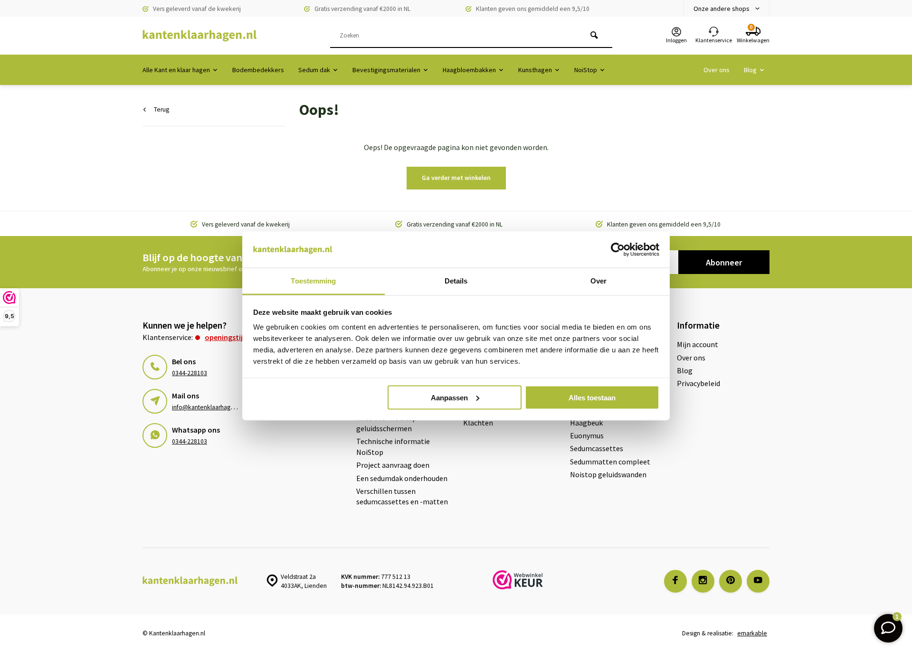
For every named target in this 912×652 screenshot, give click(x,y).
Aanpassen (449, 397)
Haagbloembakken (469, 70)
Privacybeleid (698, 383)
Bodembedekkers (258, 70)
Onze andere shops (722, 8)
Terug (161, 109)
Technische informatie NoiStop (393, 446)
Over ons (716, 70)
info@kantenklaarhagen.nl (208, 407)
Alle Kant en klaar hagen (176, 70)
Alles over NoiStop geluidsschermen (386, 423)
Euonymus (587, 435)
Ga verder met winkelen (456, 177)
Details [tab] (456, 281)
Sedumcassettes (596, 448)
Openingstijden (230, 337)
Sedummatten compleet (610, 461)
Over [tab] (598, 281)
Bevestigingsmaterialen (386, 70)
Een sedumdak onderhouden (401, 478)
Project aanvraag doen (392, 465)
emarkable (752, 633)
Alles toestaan (592, 397)
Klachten (478, 422)
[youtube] (758, 581)
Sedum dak (314, 70)
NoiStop (585, 70)
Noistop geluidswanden (608, 474)
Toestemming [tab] (313, 281)
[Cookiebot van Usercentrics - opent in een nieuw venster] (617, 250)
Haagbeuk (586, 422)
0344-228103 (189, 373)
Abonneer (724, 262)
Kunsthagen (535, 70)
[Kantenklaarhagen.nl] (199, 35)
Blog (750, 70)
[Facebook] (675, 581)
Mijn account (697, 344)
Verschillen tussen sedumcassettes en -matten (402, 496)
